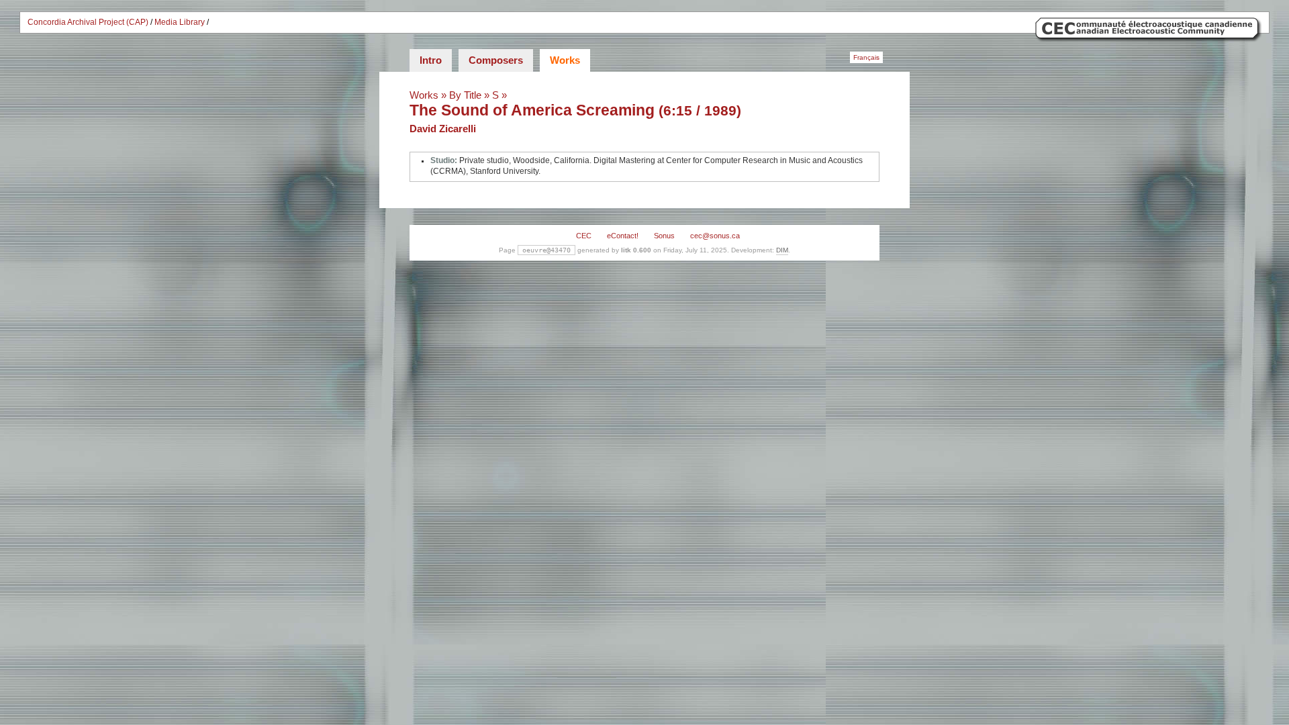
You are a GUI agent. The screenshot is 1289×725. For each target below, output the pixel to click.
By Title (465, 95)
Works (565, 60)
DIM (782, 250)
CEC (583, 236)
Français (866, 57)
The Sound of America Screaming (532, 110)
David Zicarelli (443, 128)
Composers (496, 60)
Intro (431, 60)
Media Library (179, 22)
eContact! (622, 236)
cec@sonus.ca (715, 236)
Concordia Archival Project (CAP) (88, 22)
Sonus (664, 236)
